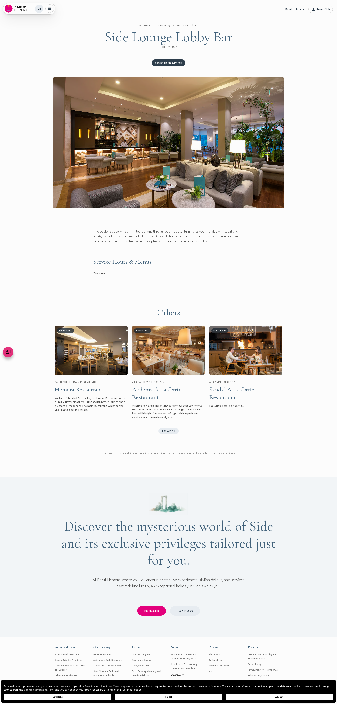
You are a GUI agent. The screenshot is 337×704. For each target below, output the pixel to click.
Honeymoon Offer (140, 665)
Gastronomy (164, 25)
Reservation (151, 611)
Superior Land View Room (67, 654)
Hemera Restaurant (102, 654)
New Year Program (141, 654)
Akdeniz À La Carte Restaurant (107, 660)
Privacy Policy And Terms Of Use (263, 669)
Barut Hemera (145, 25)
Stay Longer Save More (142, 660)
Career (212, 671)
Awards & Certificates (219, 665)
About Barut (215, 654)
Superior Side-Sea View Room (69, 660)
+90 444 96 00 (185, 611)
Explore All (168, 431)
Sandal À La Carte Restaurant (107, 665)
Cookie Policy (254, 664)
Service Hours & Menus (168, 63)
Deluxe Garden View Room (67, 675)
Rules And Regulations (258, 675)
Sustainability (215, 660)
